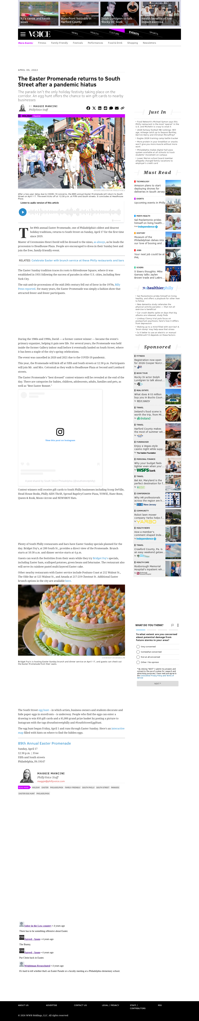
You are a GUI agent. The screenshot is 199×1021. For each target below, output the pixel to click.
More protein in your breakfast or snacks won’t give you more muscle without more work (157, 144)
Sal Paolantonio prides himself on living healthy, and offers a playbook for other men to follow (158, 298)
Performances (95, 42)
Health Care (143, 562)
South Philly (88, 787)
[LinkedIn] (99, 109)
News (75, 33)
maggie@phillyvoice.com (51, 781)
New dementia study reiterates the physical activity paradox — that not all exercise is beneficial (155, 307)
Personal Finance (146, 459)
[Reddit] (105, 109)
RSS (160, 1005)
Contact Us (80, 1005)
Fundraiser (143, 441)
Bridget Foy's (100, 558)
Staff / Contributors (138, 1007)
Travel (140, 407)
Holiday (27, 115)
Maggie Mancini (45, 106)
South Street (102, 787)
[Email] (116, 109)
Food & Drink (115, 42)
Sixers (140, 267)
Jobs (139, 250)
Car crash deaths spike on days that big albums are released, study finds (156, 314)
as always (99, 242)
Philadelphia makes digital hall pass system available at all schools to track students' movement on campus (155, 152)
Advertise (51, 1005)
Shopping (132, 42)
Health (94, 32)
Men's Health (143, 215)
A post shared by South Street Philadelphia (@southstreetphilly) (60, 481)
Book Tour (142, 373)
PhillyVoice (39, 34)
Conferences (143, 493)
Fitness (42, 42)
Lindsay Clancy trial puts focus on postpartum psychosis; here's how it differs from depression (157, 321)
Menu (23, 34)
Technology (143, 181)
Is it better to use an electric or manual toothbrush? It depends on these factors (156, 333)
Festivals (78, 42)
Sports (154, 33)
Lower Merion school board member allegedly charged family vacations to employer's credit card (154, 161)
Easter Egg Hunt (27, 793)
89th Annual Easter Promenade (44, 743)
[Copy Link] (122, 109)
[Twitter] (94, 109)
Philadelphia (56, 787)
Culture (114, 33)
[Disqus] (71, 879)
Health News (143, 527)
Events (134, 33)
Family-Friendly (59, 42)
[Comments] (111, 109)
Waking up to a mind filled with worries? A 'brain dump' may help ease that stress (157, 328)
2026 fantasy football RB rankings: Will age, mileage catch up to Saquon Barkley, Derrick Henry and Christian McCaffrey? (156, 132)
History (141, 233)
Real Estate (142, 390)
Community (143, 510)
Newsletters (149, 42)
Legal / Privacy (110, 1005)
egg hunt (43, 710)
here (68, 580)
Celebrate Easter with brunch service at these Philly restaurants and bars (78, 260)
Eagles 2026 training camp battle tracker (157, 138)
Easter (37, 115)
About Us (23, 1005)
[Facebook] (88, 109)
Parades (115, 787)
